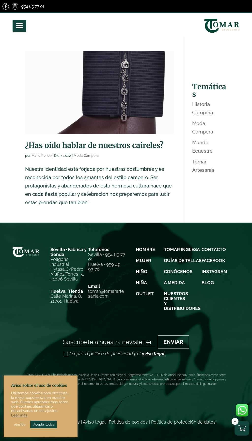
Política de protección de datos (183, 422)
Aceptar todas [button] (43, 424)
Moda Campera (86, 156)
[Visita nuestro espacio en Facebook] (5, 6)
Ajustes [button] (19, 424)
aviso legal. (154, 353)
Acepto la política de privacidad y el (117, 354)
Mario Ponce (41, 156)
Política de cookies (128, 422)
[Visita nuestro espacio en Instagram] (15, 6)
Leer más (19, 415)
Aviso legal (94, 422)
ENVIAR (173, 342)
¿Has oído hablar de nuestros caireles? (94, 145)
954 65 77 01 (32, 6)
